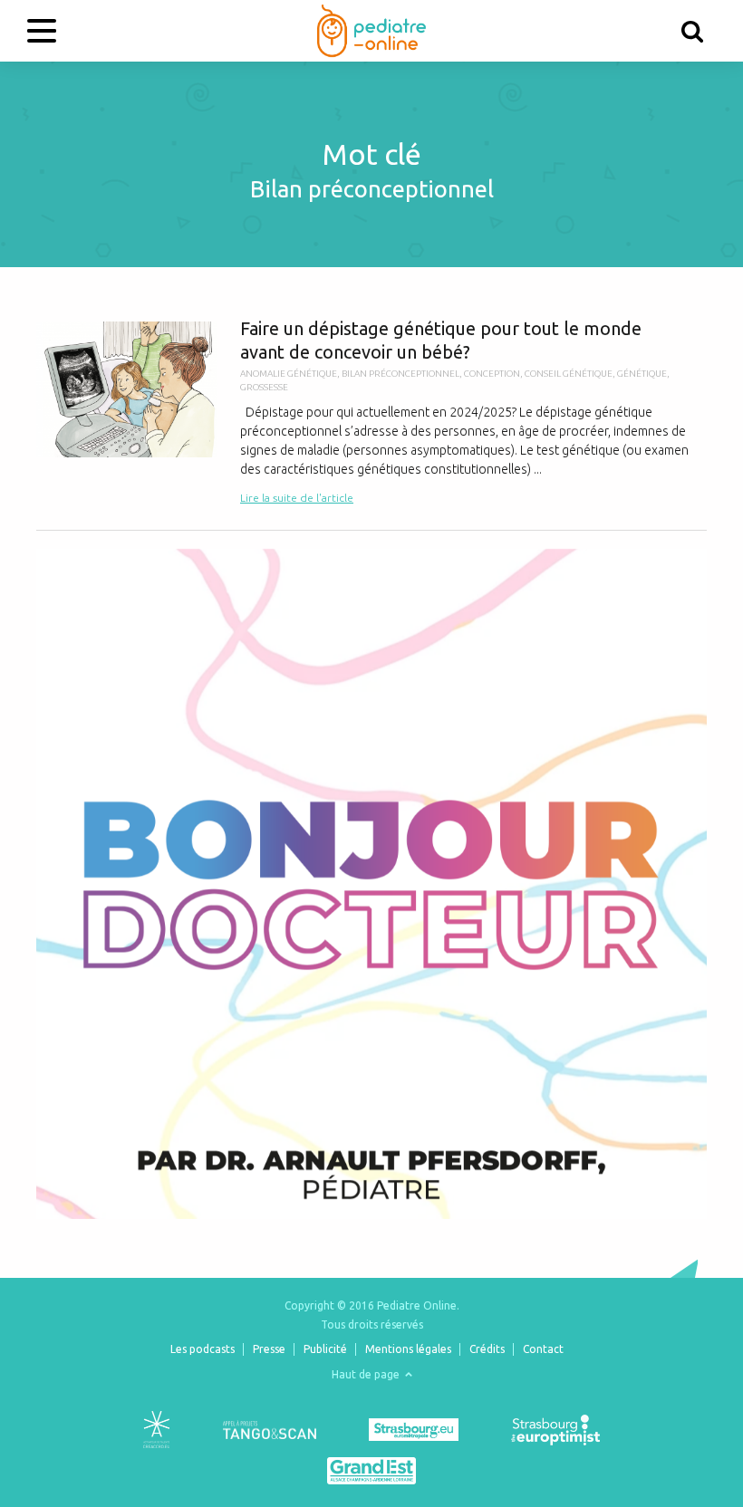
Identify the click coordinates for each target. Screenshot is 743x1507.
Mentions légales (408, 1349)
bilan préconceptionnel (400, 374)
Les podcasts (202, 1349)
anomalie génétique (288, 374)
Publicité (325, 1349)
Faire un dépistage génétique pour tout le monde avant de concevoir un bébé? (371, 412)
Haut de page (367, 1374)
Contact (543, 1349)
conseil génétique (569, 374)
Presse (269, 1349)
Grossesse (264, 387)
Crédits (487, 1349)
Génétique (642, 374)
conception (492, 374)
